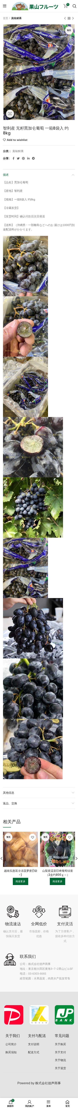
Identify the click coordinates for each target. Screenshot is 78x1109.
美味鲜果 (16, 18)
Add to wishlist (17, 139)
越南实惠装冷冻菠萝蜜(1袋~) (20, 873)
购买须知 (11, 1052)
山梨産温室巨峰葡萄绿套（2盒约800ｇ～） (57, 873)
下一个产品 (73, 18)
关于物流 (60, 1060)
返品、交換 (10, 803)
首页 (5, 18)
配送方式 (33, 1052)
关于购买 (60, 1044)
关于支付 (60, 1052)
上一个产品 (65, 18)
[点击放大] (10, 114)
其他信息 (8, 792)
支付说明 (33, 1044)
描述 (6, 174)
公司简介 (11, 1044)
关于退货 (60, 1068)
